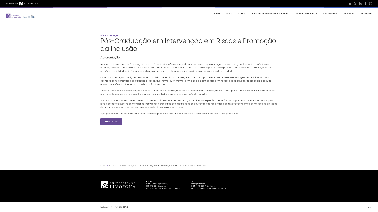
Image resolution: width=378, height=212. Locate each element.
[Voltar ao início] (20, 16)
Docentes (348, 13)
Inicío (217, 13)
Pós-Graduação (109, 35)
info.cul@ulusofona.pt (172, 188)
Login (370, 207)
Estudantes (330, 13)
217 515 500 (153, 188)
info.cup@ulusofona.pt (217, 188)
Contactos (366, 13)
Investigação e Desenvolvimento (271, 13)
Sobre (229, 13)
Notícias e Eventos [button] (306, 13)
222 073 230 (198, 188)
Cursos (242, 13)
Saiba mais (111, 121)
